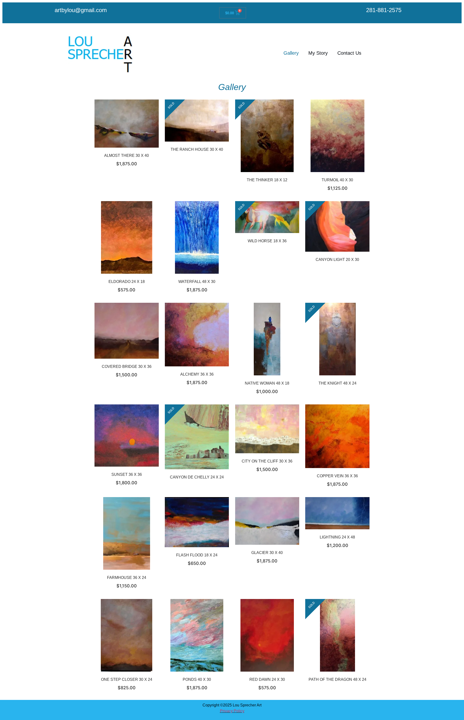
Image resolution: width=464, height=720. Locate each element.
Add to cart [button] (132, 128)
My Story (318, 53)
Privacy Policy (232, 711)
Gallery (291, 53)
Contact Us (349, 53)
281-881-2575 (383, 10)
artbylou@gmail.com (81, 10)
